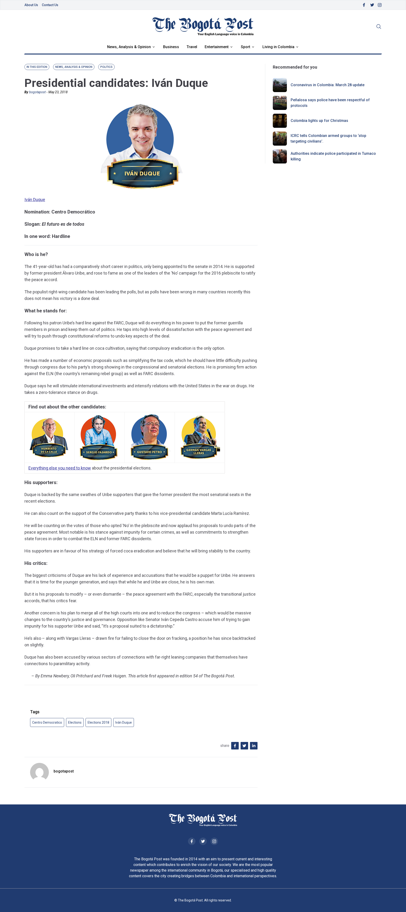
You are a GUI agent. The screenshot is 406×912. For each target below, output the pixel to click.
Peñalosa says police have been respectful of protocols (330, 103)
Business (171, 47)
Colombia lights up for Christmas (319, 120)
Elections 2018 (98, 722)
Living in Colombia (278, 47)
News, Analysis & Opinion (129, 47)
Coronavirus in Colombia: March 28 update (327, 85)
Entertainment (217, 47)
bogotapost (37, 92)
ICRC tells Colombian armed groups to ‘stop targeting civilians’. (328, 138)
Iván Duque (34, 199)
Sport (245, 47)
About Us (31, 5)
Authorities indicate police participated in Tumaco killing (333, 156)
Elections (75, 722)
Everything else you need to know (59, 468)
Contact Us (50, 5)
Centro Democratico (47, 722)
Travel (192, 47)
